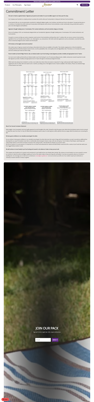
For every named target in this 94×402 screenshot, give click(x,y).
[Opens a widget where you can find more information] (5, 399)
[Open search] (77, 5)
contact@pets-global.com (41, 155)
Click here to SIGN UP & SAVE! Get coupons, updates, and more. (47, 1)
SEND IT (55, 340)
